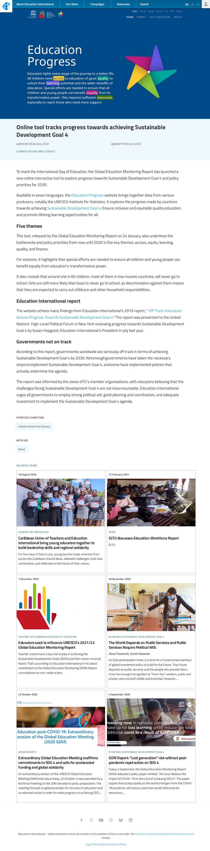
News (21, 449)
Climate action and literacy (34, 426)
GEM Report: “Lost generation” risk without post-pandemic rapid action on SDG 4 (151, 743)
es (198, 4)
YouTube (101, 820)
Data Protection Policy (114, 844)
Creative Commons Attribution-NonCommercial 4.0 (164, 834)
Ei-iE (6, 6)
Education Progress (87, 195)
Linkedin (130, 820)
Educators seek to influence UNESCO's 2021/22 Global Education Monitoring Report (61, 626)
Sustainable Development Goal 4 (74, 207)
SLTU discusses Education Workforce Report (151, 509)
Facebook (81, 820)
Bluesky (120, 820)
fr (192, 4)
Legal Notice (93, 844)
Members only (206, 4)
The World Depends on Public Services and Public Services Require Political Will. (151, 629)
